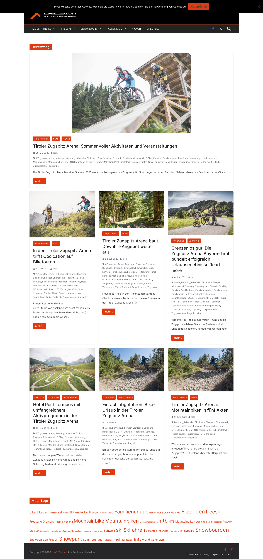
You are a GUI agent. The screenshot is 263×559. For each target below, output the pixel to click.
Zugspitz (195, 309)
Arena (51, 158)
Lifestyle (153, 28)
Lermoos (212, 158)
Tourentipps (184, 162)
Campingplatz (202, 286)
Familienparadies (203, 290)
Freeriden (183, 158)
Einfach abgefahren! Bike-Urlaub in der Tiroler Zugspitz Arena (128, 410)
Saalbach (34, 531)
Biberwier (81, 158)
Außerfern (60, 158)
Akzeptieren (198, 6)
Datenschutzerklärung (198, 554)
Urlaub (216, 162)
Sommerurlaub (178, 305)
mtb (66, 162)
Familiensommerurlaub (98, 512)
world (146, 539)
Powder (228, 521)
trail (193, 162)
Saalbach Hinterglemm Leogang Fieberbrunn (82, 531)
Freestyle (36, 521)
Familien (175, 290)
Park (208, 522)
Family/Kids (114, 28)
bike (33, 512)
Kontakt (229, 554)
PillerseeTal (216, 522)
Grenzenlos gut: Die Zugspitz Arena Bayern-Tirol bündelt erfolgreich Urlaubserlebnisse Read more (200, 259)
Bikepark (117, 158)
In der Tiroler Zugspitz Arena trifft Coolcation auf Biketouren (62, 256)
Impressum (217, 554)
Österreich (157, 539)
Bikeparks (54, 512)
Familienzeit (177, 294)
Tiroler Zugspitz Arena (159, 162)
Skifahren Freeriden (157, 530)
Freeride (175, 512)
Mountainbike (41, 28)
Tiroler (143, 162)
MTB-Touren (96, 162)
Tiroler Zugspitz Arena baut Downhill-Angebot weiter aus (130, 246)
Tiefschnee (108, 540)
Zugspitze (54, 166)
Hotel (204, 158)
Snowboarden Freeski (44, 539)
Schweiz (109, 530)
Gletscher (49, 521)
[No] (258, 6)
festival (152, 512)
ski (119, 530)
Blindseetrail (129, 158)
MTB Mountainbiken (79, 162)
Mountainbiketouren (149, 522)
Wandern (186, 309)
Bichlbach (92, 158)
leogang (68, 521)
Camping (189, 286)
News (55, 139)
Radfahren (187, 301)
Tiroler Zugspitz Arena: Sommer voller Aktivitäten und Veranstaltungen (105, 146)
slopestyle (174, 531)
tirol (117, 539)
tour (123, 539)
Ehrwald (157, 158)
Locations (194, 241)
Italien (60, 521)
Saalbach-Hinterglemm (51, 531)
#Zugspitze (41, 158)
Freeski (66, 28)
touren (174, 162)
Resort (196, 301)
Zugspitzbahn (194, 313)
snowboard (187, 530)
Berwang (70, 158)
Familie (222, 286)
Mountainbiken (55, 162)
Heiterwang (194, 158)
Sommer (135, 162)
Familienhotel (187, 290)
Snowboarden (212, 530)
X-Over (136, 28)
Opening (200, 521)
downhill (140, 158)
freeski (213, 512)
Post (116, 162)
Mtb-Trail (108, 162)
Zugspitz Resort (209, 309)
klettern (201, 294)
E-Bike (148, 158)
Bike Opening (104, 158)
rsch (55, 152)
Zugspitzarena (40, 166)
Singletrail (125, 162)
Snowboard (89, 28)
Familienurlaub (169, 158)
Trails (199, 162)
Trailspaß (207, 162)
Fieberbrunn (163, 512)
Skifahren (134, 530)
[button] (53, 28)
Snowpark (70, 539)
